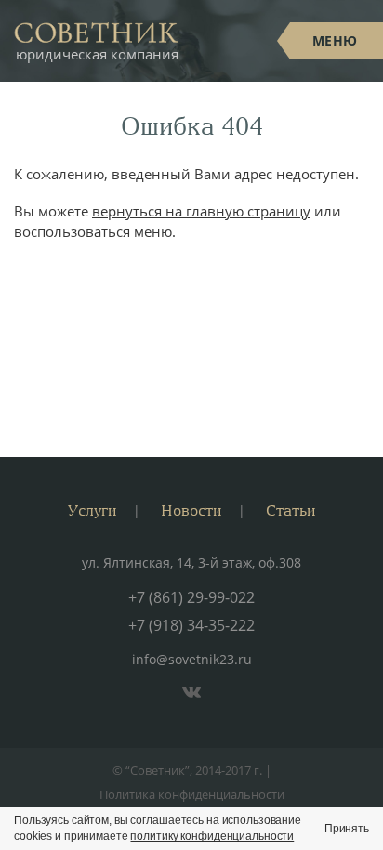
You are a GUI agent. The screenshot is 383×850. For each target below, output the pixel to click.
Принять (346, 828)
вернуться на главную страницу (201, 211)
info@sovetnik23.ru (192, 659)
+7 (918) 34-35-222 (191, 625)
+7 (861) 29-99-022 (191, 597)
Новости (191, 510)
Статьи (290, 510)
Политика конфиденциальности (191, 794)
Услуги (92, 510)
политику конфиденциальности (212, 836)
